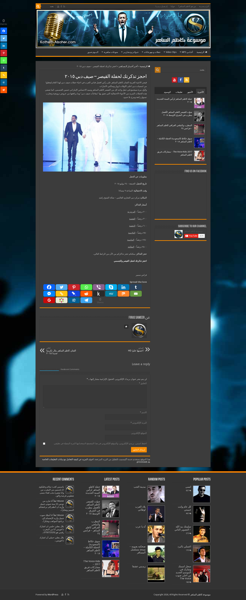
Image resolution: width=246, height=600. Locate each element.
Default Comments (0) (49, 369)
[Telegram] (86, 300)
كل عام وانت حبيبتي (184, 508)
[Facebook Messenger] (49, 294)
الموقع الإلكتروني (139, 433)
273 (187, 533)
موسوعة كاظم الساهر (200, 594)
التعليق (143, 383)
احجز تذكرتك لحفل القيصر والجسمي (130, 261)
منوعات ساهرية (111, 52)
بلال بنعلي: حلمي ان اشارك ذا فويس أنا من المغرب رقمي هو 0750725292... (51, 529)
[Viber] (99, 287)
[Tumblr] (136, 287)
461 (187, 513)
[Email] (136, 294)
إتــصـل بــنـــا (161, 6)
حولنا (173, 6)
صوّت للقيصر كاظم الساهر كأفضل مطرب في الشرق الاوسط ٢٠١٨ (92, 507)
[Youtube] (58, 7)
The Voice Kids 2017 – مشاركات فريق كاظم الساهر (91, 566)
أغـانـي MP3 (187, 52)
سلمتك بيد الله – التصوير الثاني (183, 528)
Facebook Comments (70, 369)
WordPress (53, 594)
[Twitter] (61, 287)
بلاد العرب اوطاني (140, 508)
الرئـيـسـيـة (204, 6)
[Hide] (1, 96)
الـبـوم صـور (92, 52)
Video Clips (171, 52)
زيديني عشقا (139, 566)
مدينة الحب (140, 486)
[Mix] (123, 294)
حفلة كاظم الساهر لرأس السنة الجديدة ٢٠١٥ (93, 491)
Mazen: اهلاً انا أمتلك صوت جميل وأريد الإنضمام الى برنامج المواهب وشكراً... (52, 518)
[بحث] (38, 6)
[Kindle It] (99, 294)
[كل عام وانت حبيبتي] (201, 514)
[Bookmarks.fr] (61, 300)
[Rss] (64, 7)
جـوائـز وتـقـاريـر (131, 52)
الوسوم (167, 92)
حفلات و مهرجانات (152, 52)
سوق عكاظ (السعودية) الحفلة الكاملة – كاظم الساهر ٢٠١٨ (92, 547)
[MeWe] (111, 294)
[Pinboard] (74, 294)
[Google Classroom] (49, 300)
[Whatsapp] (86, 287)
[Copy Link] (61, 294)
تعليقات (179, 92)
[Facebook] (61, 7)
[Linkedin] (123, 287)
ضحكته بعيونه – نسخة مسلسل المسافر (138, 549)
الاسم (143, 412)
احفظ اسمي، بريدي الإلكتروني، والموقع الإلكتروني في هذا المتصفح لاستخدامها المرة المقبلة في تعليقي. (100, 443)
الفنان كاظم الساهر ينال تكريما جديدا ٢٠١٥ (61, 351)
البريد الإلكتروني (139, 422)
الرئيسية (200, 52)
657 (187, 490)
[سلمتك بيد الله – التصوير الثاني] (201, 534)
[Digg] (74, 300)
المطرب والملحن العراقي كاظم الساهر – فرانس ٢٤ (91, 527)
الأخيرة (201, 92)
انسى (188, 486)
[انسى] (201, 494)
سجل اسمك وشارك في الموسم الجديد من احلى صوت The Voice (183, 572)
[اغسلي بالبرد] (201, 554)
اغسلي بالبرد (184, 546)
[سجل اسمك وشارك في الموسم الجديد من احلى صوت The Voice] (201, 573)
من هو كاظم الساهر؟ (187, 6)
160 (187, 582)
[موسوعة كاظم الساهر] (123, 28)
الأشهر (190, 92)
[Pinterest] (74, 287)
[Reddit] (86, 294)
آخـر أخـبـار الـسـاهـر (128, 66)
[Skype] (111, 287)
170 (187, 550)
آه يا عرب (141, 526)
